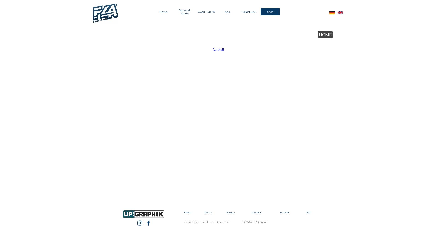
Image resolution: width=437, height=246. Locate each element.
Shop (270, 11)
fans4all (218, 49)
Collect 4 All (249, 11)
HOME (325, 34)
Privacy (230, 212)
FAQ (308, 212)
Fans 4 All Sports (185, 12)
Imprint (284, 212)
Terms (208, 212)
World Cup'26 (206, 11)
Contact (256, 212)
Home (163, 11)
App (227, 11)
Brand (187, 212)
